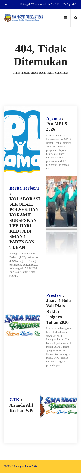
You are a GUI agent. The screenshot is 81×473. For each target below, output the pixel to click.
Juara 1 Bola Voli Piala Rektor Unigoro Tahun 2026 (58, 311)
